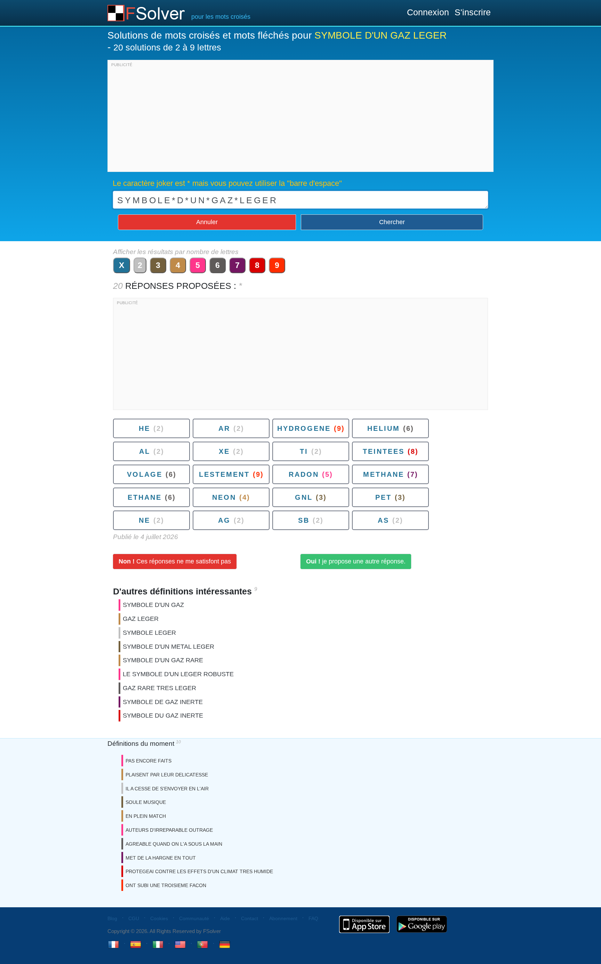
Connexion (428, 12)
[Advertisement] (300, 117)
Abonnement (283, 918)
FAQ (313, 918)
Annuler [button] (207, 222)
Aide (225, 918)
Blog (112, 918)
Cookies (159, 918)
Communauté (194, 918)
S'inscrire (473, 12)
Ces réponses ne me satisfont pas (175, 561)
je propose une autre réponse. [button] (356, 561)
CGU (133, 918)
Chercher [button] (392, 222)
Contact (249, 918)
